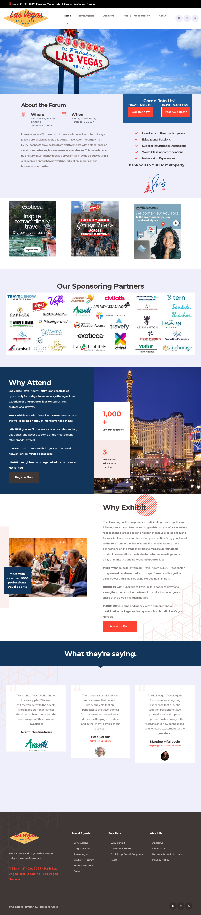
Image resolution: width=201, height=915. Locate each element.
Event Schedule (83, 865)
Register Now (140, 111)
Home (67, 15)
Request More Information (168, 854)
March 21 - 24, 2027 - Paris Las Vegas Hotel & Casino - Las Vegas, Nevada (34, 874)
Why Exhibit (118, 842)
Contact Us (159, 848)
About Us (157, 842)
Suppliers (109, 15)
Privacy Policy (160, 859)
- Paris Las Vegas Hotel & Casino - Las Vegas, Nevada (53, 4)
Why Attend (81, 842)
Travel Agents (86, 15)
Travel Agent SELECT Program (84, 857)
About (163, 15)
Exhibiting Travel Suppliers (127, 854)
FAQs (77, 871)
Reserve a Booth (176, 111)
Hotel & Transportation (136, 15)
